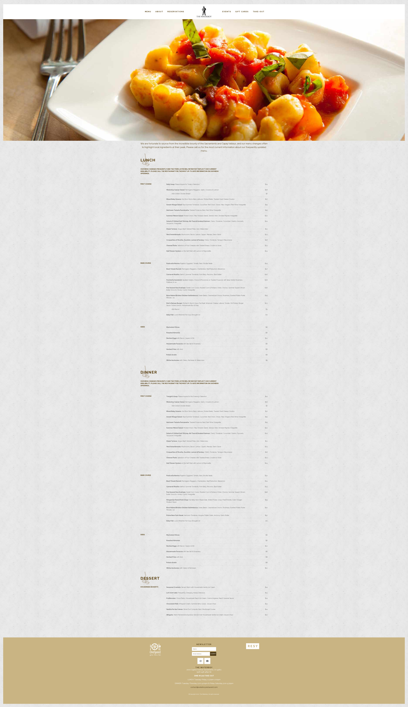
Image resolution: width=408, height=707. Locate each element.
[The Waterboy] (204, 11)
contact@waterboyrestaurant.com (204, 687)
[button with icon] (200, 661)
